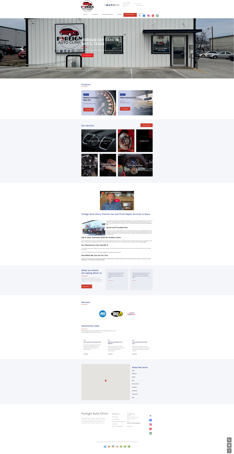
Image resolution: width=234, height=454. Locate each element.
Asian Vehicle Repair (110, 258)
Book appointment (87, 55)
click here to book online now (114, 252)
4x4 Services (98, 258)
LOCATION (119, 14)
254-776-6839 (126, 2)
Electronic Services (132, 258)
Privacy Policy (134, 441)
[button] (106, 381)
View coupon (89, 109)
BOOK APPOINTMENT (129, 14)
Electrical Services (123, 258)
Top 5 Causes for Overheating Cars (92, 342)
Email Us (129, 426)
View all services (146, 125)
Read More (86, 353)
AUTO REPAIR (95, 14)
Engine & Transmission (142, 258)
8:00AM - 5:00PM (139, 5)
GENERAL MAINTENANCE (107, 14)
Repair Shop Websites (110, 441)
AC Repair (104, 258)
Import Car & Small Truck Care (88, 258)
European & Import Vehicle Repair (97, 259)
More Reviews (85, 286)
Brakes (117, 258)
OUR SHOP (85, 14)
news (84, 340)
